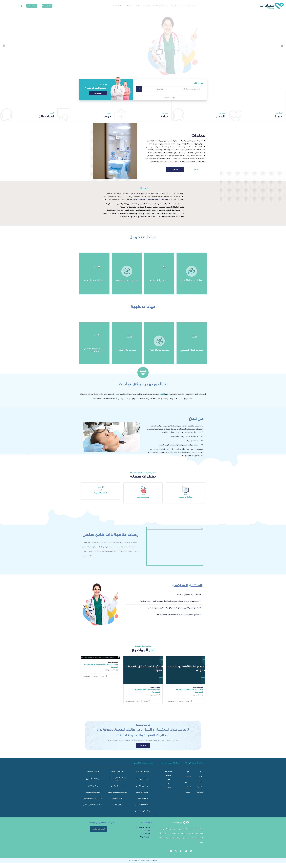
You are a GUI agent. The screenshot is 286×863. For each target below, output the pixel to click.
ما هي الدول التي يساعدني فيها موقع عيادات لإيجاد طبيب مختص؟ (173, 608)
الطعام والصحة (113, 662)
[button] (164, 594)
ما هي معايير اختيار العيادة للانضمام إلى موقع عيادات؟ (178, 614)
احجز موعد (127, 63)
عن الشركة (146, 834)
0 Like (103, 676)
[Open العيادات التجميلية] (170, 6)
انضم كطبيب (98, 93)
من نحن (196, 169)
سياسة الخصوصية (143, 827)
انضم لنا (175, 169)
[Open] (19, 6)
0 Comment (86, 676)
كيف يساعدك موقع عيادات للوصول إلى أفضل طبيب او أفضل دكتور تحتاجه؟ (169, 601)
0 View (96, 676)
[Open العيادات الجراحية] (185, 6)
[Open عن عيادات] (125, 6)
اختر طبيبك (106, 63)
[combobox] (154, 89)
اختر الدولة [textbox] (160, 89)
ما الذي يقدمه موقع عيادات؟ (188, 595)
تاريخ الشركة (145, 837)
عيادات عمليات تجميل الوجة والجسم (149, 199)
